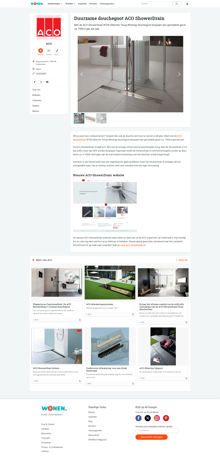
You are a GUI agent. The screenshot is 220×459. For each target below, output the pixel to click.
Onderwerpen (54, 4)
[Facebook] (138, 418)
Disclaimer (46, 442)
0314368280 (41, 73)
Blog (90, 421)
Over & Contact (47, 424)
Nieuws (35, 111)
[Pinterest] (166, 418)
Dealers (35, 106)
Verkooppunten (107, 4)
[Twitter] (148, 418)
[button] (81, 74)
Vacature (45, 429)
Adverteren (46, 433)
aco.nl (38, 69)
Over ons (36, 90)
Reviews (93, 4)
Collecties (36, 100)
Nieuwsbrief (93, 435)
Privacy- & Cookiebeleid (52, 447)
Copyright (45, 438)
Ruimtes (69, 4)
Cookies (45, 451)
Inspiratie (82, 4)
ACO (36, 320)
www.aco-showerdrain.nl (132, 245)
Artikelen (36, 95)
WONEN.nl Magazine (97, 439)
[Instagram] (157, 418)
